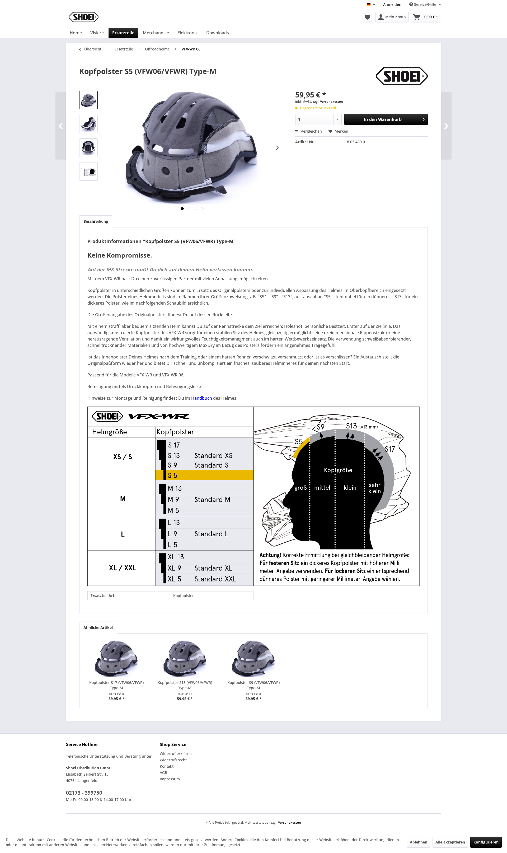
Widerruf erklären (176, 753)
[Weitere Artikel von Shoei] (402, 76)
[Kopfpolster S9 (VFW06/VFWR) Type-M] (253, 658)
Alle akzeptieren (450, 842)
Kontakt (166, 766)
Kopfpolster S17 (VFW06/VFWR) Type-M (116, 685)
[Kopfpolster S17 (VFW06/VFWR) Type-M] (116, 658)
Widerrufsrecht (173, 759)
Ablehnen (418, 842)
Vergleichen (311, 131)
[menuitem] (392, 4)
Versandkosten (289, 822)
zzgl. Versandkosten (328, 101)
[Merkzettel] (367, 17)
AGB (163, 772)
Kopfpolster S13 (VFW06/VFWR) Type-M (185, 685)
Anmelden (392, 4)
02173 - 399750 (84, 792)
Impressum (170, 778)
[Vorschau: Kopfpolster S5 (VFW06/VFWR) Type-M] (88, 100)
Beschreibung (95, 221)
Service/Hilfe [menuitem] (425, 4)
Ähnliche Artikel (98, 627)
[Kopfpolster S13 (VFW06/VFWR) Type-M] (185, 658)
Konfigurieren (486, 842)
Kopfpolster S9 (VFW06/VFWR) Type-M (253, 685)
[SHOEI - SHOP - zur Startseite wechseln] (83, 17)
